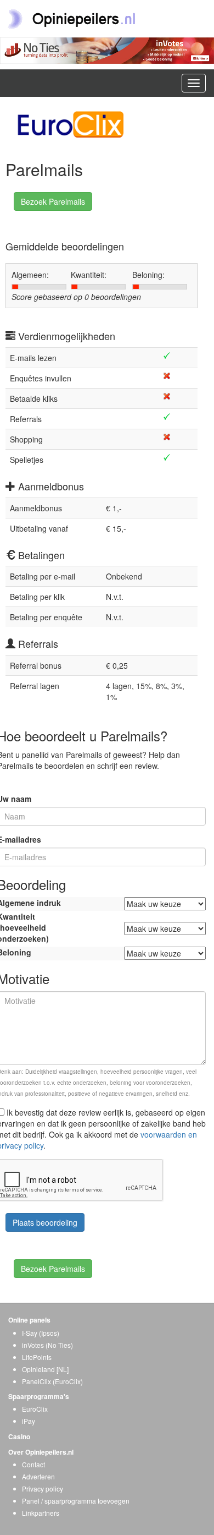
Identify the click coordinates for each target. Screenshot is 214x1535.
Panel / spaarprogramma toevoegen (75, 1500)
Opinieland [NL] (45, 1369)
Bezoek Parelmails (53, 201)
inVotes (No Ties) (47, 1345)
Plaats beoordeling (45, 1222)
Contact (33, 1464)
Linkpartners (40, 1512)
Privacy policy (42, 1488)
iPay (28, 1420)
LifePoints (37, 1357)
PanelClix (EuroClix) (52, 1381)
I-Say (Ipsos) (40, 1332)
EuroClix (35, 1408)
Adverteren (38, 1476)
